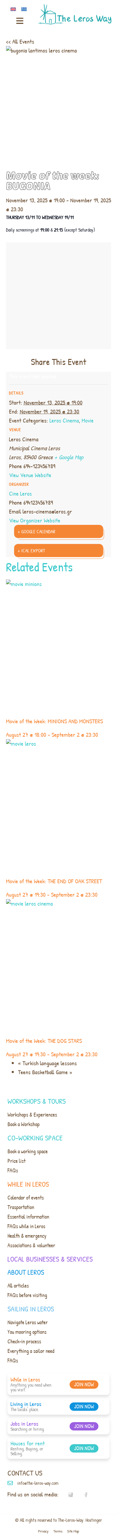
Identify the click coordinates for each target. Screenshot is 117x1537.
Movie (88, 420)
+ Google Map (68, 457)
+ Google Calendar (36, 531)
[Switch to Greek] (25, 8)
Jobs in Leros (24, 1423)
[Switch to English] (14, 8)
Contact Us (25, 1473)
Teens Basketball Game (45, 1072)
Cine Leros (20, 493)
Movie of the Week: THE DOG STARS (44, 1041)
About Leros (26, 1272)
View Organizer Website (34, 520)
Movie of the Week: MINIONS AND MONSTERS (54, 721)
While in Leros (28, 1184)
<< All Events (20, 41)
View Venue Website (30, 475)
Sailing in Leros (31, 1309)
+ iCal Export (31, 550)
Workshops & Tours (37, 1101)
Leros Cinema (64, 420)
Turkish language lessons (47, 1063)
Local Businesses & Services (50, 1259)
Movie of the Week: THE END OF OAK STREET (54, 881)
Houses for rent (27, 1443)
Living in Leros (25, 1404)
